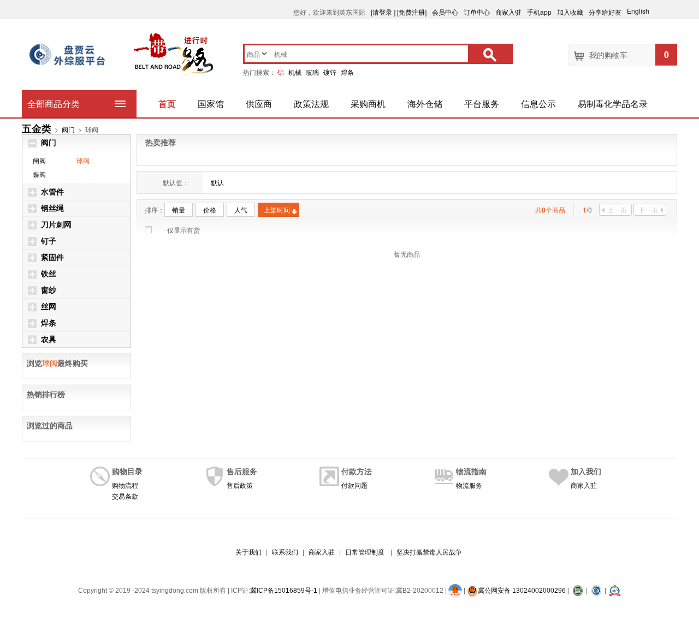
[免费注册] (411, 11)
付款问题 (354, 485)
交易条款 (125, 495)
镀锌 (329, 71)
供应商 (259, 103)
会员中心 (445, 11)
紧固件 (52, 257)
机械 (294, 71)
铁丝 (48, 274)
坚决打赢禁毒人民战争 (429, 552)
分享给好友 (605, 11)
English (643, 10)
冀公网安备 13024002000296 (522, 590)
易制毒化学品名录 (613, 103)
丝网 (48, 307)
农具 (48, 339)
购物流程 (125, 485)
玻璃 (312, 71)
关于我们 (248, 552)
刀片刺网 (56, 225)
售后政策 (240, 485)
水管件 (52, 192)
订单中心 (477, 11)
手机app (539, 11)
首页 (167, 103)
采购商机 (368, 103)
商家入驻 (508, 11)
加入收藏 (570, 11)
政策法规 (311, 103)
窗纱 (48, 290)
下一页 (648, 209)
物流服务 (469, 485)
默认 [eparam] (217, 182)
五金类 (36, 128)
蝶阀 (39, 174)
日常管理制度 (364, 552)
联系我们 (285, 552)
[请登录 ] (383, 11)
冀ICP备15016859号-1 (283, 590)
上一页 (617, 209)
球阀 (83, 160)
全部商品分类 (53, 103)
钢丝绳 (52, 208)
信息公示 (538, 103)
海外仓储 (424, 103)
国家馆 (211, 103)
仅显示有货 (183, 229)
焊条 (347, 71)
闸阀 (39, 160)
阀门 (68, 129)
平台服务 (481, 103)
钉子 (48, 241)
